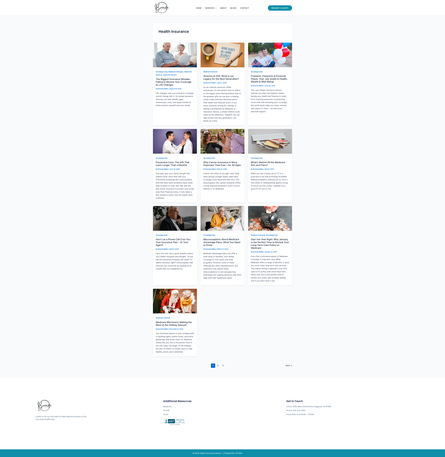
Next (289, 365)
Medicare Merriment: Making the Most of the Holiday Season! (174, 324)
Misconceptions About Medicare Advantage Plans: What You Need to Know (221, 242)
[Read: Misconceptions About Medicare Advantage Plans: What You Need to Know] (223, 218)
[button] (215, 8)
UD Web (238, 453)
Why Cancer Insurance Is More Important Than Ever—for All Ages (222, 164)
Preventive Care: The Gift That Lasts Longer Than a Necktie (172, 164)
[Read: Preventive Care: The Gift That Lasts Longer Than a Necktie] (175, 141)
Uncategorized (161, 72)
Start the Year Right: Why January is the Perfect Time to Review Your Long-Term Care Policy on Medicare (270, 243)
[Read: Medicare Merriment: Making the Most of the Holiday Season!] (175, 301)
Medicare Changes (175, 72)
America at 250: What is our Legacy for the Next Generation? (221, 77)
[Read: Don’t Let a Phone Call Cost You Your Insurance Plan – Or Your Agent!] (175, 218)
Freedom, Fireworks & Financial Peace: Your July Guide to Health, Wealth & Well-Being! (269, 79)
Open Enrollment (169, 75)
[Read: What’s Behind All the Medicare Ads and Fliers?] (270, 141)
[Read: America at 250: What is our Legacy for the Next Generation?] (223, 55)
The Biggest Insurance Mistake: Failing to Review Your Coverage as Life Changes (173, 82)
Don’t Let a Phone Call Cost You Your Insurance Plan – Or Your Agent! (173, 242)
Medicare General (210, 72)
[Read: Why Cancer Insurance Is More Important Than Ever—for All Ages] (223, 141)
